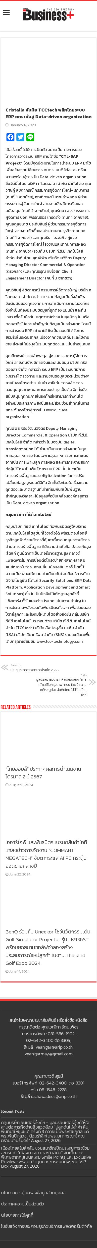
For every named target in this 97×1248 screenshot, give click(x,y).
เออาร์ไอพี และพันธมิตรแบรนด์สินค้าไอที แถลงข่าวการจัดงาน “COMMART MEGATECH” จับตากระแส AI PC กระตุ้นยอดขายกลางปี (46, 854)
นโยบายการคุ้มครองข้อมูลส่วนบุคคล (33, 1192)
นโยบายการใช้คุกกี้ (17, 1215)
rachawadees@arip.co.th (54, 1096)
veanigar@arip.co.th (54, 1047)
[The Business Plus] (48, 13)
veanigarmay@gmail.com (49, 1053)
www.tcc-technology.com (60, 641)
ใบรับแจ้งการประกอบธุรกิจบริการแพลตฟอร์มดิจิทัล (46, 1226)
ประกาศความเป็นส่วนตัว (22, 1203)
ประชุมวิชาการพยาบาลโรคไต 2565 (34, 668)
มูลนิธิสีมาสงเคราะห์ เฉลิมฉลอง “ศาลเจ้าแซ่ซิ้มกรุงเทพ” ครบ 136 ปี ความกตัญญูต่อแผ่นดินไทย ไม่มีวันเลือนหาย (61, 685)
